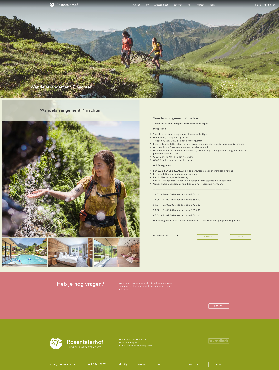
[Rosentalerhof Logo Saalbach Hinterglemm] (76, 339)
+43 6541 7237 (97, 364)
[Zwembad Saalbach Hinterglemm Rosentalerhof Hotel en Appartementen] (24, 239)
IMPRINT (141, 364)
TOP (158, 364)
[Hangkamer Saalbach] (117, 239)
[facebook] (120, 364)
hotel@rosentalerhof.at (63, 364)
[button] (165, 236)
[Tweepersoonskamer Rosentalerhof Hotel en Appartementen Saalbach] (70, 239)
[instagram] (125, 364)
